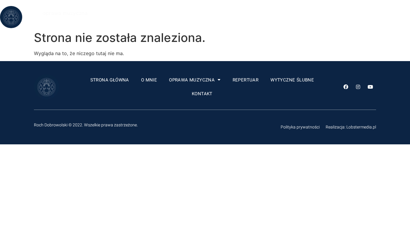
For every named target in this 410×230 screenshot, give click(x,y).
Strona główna (124, 17)
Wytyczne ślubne (307, 17)
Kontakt (351, 17)
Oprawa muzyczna (206, 17)
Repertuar (260, 17)
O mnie (164, 17)
